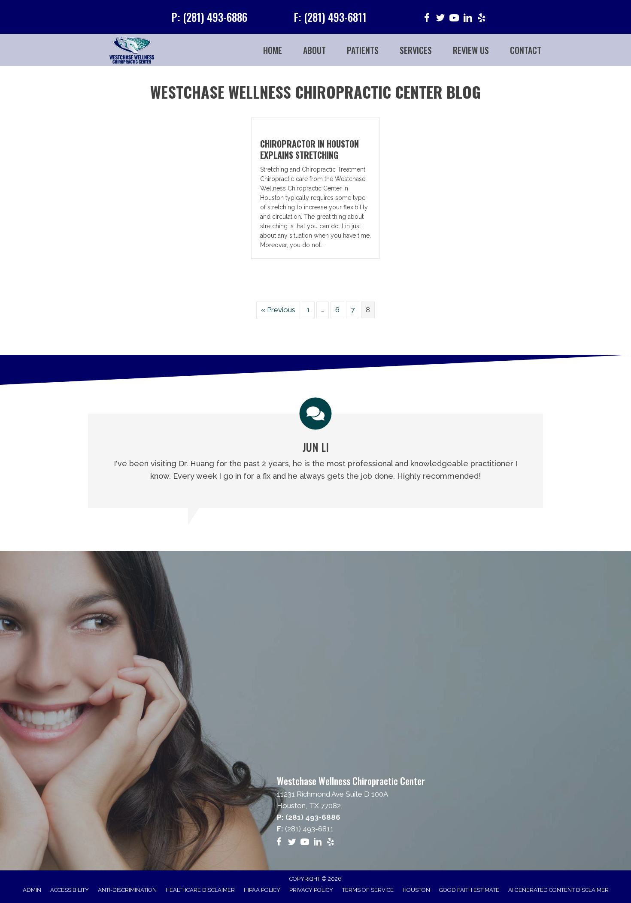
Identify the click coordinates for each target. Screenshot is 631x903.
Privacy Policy (311, 890)
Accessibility (69, 890)
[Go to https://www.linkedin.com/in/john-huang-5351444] (468, 19)
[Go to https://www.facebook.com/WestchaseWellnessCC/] (426, 19)
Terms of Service (368, 890)
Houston (416, 890)
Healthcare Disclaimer (200, 890)
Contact (525, 50)
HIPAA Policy (262, 890)
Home (272, 50)
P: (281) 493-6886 (209, 17)
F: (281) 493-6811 (330, 17)
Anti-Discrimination (127, 890)
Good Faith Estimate (469, 890)
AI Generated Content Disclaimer (558, 890)
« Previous (278, 309)
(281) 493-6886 (312, 817)
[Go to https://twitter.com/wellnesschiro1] (440, 19)
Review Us (471, 50)
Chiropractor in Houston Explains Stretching (309, 149)
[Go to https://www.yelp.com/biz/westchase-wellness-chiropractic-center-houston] (481, 19)
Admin (32, 890)
